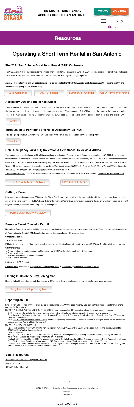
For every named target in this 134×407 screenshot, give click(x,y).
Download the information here (111, 173)
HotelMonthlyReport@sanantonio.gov (71, 244)
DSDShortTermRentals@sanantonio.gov (108, 244)
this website (40, 159)
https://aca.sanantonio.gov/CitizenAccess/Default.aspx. (102, 339)
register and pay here (44, 166)
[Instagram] (121, 21)
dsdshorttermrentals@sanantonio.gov (61, 201)
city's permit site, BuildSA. (28, 201)
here (61, 305)
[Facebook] (117, 21)
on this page (23, 244)
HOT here (79, 162)
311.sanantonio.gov (31, 315)
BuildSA (25, 233)
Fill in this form (11, 266)
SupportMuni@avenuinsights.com (44, 266)
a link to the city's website (82, 197)
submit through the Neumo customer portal (80, 266)
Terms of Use (67, 394)
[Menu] (103, 21)
